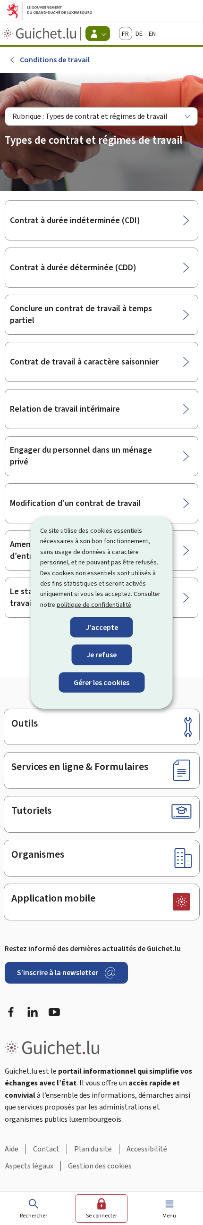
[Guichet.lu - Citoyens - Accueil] (40, 33)
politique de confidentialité (94, 604)
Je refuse (101, 655)
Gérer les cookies (101, 682)
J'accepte (101, 627)
